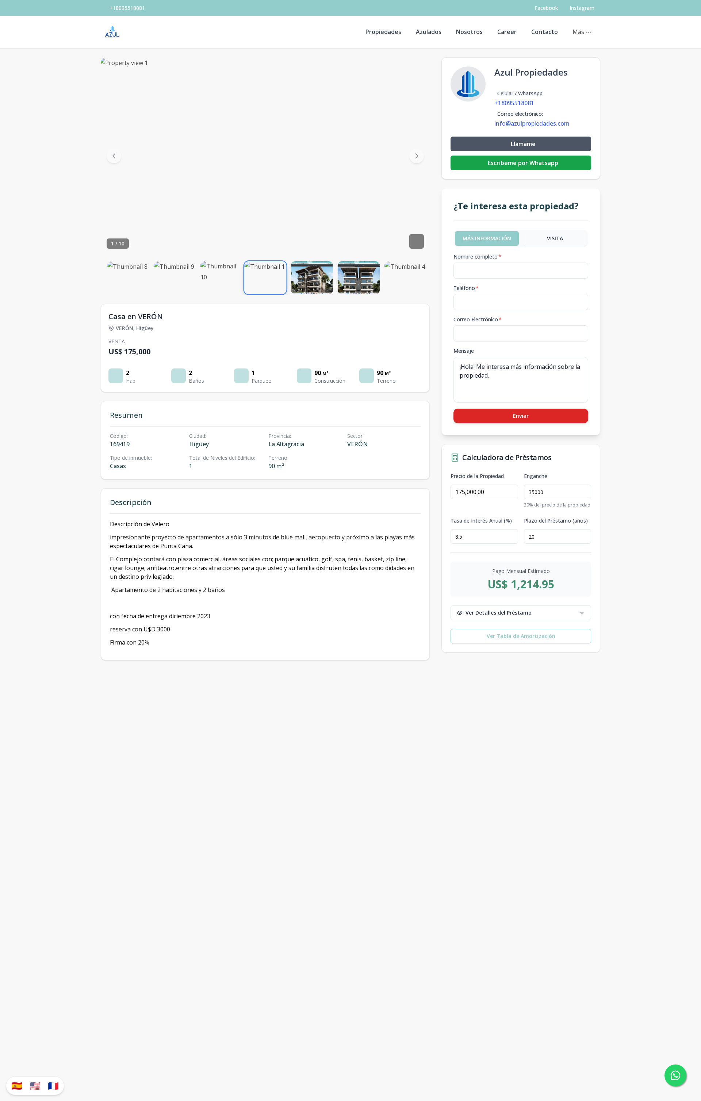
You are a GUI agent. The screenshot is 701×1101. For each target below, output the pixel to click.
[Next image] (416, 156)
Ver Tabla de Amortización (521, 635)
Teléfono (466, 287)
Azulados (428, 32)
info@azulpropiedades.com (532, 123)
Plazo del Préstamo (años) (556, 520)
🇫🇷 (53, 1085)
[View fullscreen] (416, 241)
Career (507, 32)
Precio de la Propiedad (477, 476)
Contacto (544, 32)
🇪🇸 (16, 1085)
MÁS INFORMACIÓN (487, 238)
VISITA (555, 238)
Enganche (535, 476)
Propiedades (383, 32)
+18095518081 (127, 7)
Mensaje (463, 350)
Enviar (521, 415)
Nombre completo (477, 256)
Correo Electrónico (477, 319)
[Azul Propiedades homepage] (112, 32)
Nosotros (469, 32)
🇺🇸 (35, 1085)
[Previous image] (114, 156)
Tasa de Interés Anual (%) (481, 520)
